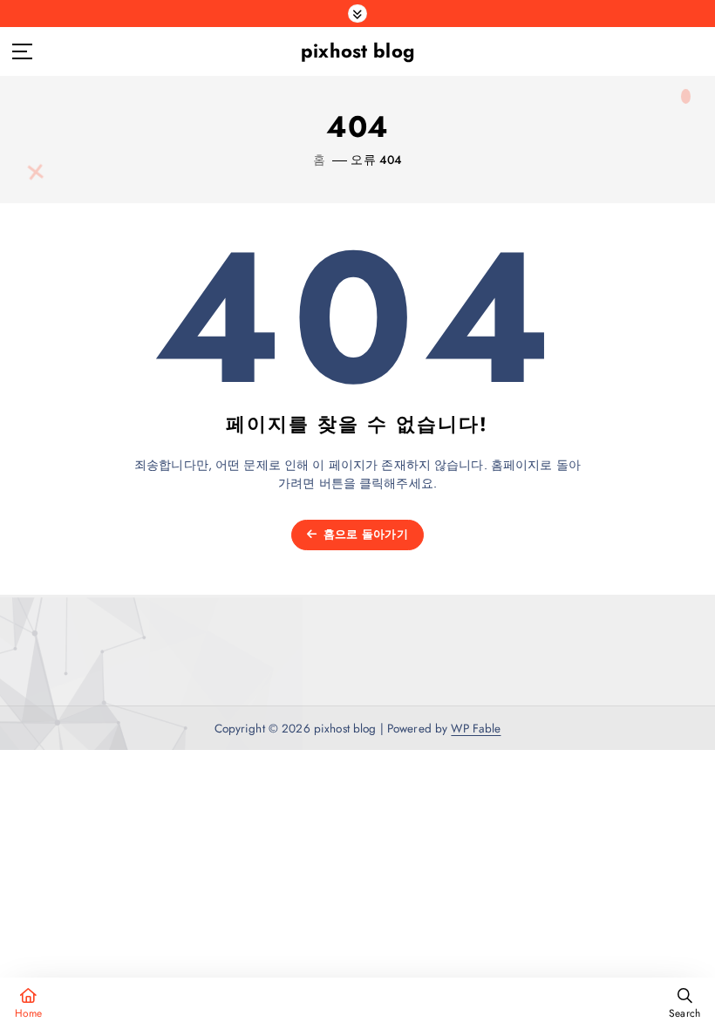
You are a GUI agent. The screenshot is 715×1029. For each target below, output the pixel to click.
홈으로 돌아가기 (364, 534)
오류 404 (376, 159)
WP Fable (475, 728)
